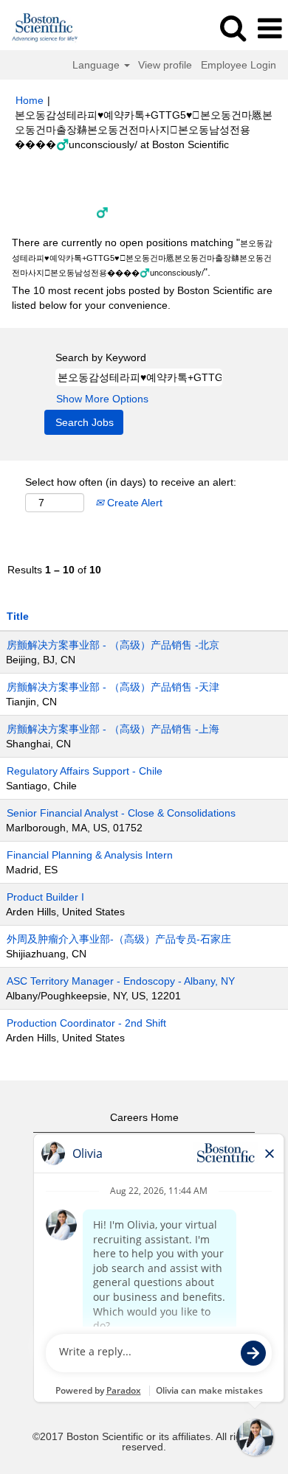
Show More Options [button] (102, 399)
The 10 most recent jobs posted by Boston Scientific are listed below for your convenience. (142, 297)
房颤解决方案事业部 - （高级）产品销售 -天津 (113, 687)
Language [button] (97, 65)
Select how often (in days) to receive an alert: (130, 482)
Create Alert (133, 503)
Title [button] (18, 616)
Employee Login (238, 65)
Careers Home (144, 1117)
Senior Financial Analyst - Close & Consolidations (121, 813)
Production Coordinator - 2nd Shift (86, 1023)
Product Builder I (45, 897)
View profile (165, 65)
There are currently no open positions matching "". (142, 257)
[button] (269, 28)
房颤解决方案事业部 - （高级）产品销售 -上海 (113, 729)
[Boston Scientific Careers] (39, 28)
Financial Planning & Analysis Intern (90, 855)
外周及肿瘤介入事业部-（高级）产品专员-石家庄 (119, 939)
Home (30, 100)
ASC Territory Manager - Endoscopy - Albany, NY (121, 981)
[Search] (232, 27)
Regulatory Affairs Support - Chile (84, 771)
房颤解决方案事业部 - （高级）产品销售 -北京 (113, 645)
